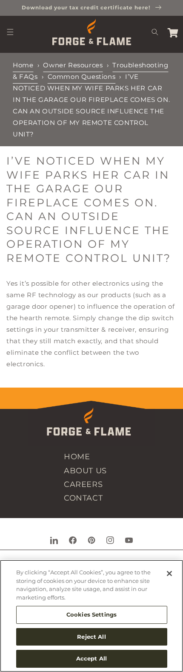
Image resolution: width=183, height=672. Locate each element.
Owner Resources (73, 65)
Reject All (91, 636)
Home (23, 65)
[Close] (169, 573)
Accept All (91, 658)
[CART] (173, 32)
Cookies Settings (91, 614)
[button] (10, 32)
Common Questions (82, 76)
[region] (91, 616)
